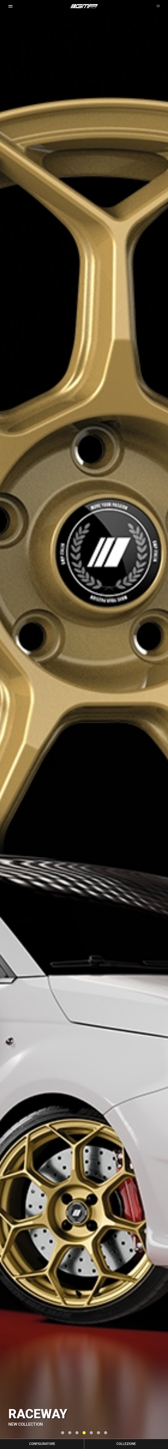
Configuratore (42, 1444)
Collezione (126, 1444)
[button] (12, 6)
